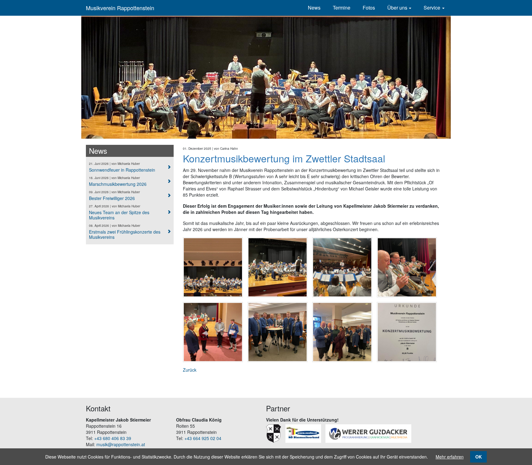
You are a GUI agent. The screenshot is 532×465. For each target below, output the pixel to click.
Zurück (189, 370)
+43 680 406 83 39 (112, 438)
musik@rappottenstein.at (120, 444)
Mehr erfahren (450, 457)
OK (478, 457)
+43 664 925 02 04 (202, 438)
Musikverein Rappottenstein (120, 8)
